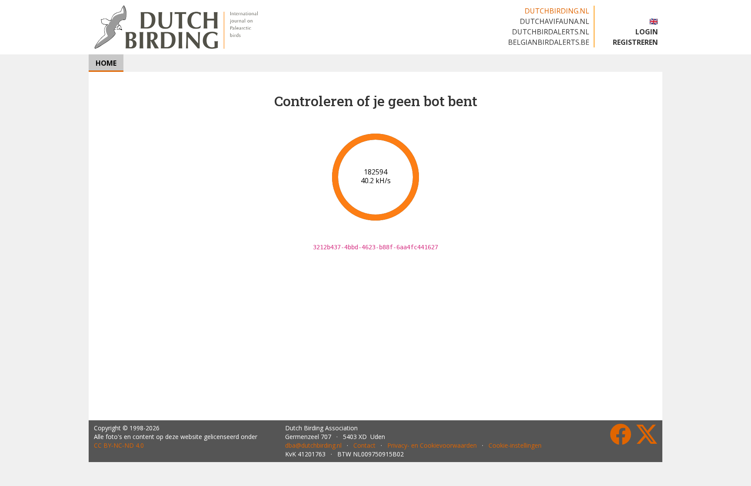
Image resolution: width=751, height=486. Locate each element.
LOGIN (646, 32)
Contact (364, 445)
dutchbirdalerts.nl (550, 32)
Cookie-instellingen (515, 445)
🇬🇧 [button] (653, 21)
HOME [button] (106, 63)
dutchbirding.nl (557, 11)
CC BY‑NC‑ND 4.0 (119, 445)
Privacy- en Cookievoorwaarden (432, 445)
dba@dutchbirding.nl (313, 445)
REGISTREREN (635, 42)
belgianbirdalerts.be (548, 42)
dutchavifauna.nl (554, 21)
